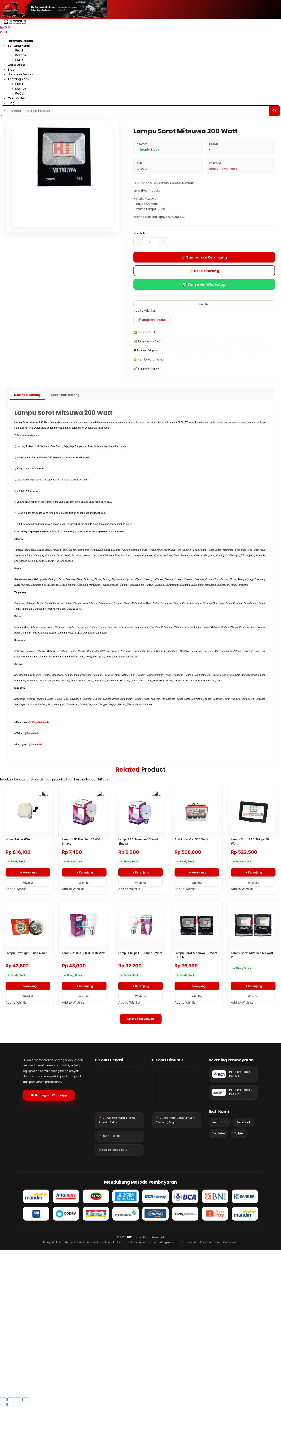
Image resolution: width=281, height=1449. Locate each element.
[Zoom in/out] (25, 1399)
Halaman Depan (20, 41)
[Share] (10, 1399)
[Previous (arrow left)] (3, 1404)
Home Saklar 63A (18, 839)
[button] (204, 304)
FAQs (19, 60)
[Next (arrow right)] (10, 1404)
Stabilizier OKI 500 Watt (191, 839)
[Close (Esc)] (3, 1399)
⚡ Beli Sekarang (204, 270)
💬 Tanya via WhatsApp (204, 284)
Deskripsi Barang (27, 395)
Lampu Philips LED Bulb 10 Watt (84, 953)
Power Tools (228, 169)
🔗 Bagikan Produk (151, 320)
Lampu (213, 169)
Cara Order (17, 65)
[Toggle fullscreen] (18, 1399)
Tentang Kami (19, 45)
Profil (19, 50)
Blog (11, 69)
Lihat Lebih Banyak (140, 1019)
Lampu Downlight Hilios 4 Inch (26, 953)
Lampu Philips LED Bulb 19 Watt (140, 953)
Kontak (20, 55)
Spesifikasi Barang (65, 395)
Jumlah (139, 233)
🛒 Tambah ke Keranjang (204, 257)
